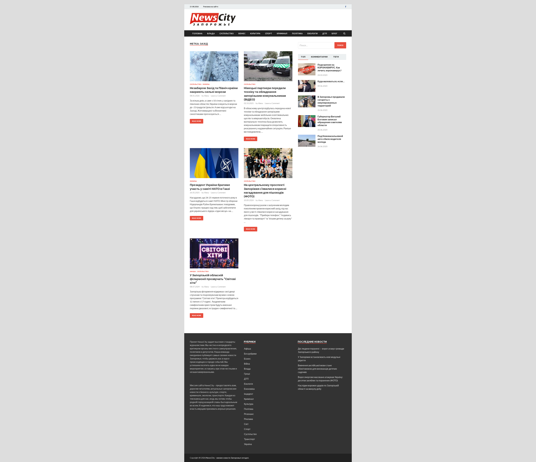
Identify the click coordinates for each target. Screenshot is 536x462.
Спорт (268, 33)
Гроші (247, 373)
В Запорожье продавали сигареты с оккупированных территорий (331, 101)
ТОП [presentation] (303, 57)
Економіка (249, 388)
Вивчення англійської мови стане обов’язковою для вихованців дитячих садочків (317, 368)
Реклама (248, 419)
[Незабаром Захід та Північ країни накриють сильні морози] (214, 67)
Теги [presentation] (336, 57)
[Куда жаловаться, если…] (306, 81)
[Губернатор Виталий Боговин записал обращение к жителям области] (306, 116)
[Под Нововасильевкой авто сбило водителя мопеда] (306, 136)
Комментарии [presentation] (319, 57)
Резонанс (249, 414)
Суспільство (226, 33)
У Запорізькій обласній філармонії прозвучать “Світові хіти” (213, 278)
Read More (196, 121)
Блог (334, 33)
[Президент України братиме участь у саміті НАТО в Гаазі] (214, 164)
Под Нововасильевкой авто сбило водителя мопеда (330, 139)
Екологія (312, 33)
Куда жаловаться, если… (331, 81)
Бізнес (241, 33)
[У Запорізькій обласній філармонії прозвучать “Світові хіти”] (214, 254)
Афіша (193, 271)
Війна (247, 363)
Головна (197, 33)
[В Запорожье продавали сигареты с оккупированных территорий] (306, 97)
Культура (255, 33)
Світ (246, 424)
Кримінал (282, 33)
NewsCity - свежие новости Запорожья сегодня (227, 458)
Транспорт (249, 439)
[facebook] (345, 6)
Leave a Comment (218, 96)
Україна (206, 84)
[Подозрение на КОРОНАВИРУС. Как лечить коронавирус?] (306, 65)
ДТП (324, 33)
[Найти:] (322, 45)
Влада (211, 33)
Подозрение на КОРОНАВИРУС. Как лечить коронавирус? (330, 67)
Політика (297, 33)
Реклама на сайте (210, 7)
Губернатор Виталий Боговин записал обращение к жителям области (330, 120)
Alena (206, 96)
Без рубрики (250, 353)
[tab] (303, 57)
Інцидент (248, 393)
